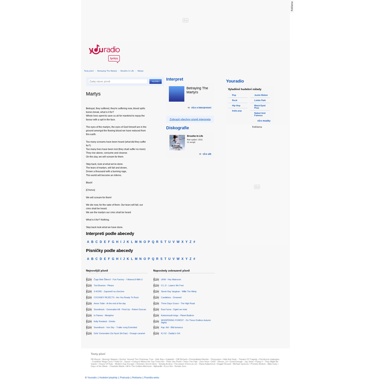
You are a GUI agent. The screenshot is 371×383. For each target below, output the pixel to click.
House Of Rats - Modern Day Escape (116, 364)
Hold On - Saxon (122, 361)
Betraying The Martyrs (107, 71)
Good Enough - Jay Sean (241, 361)
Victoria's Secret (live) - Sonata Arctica (154, 364)
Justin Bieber (261, 95)
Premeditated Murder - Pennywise (205, 359)
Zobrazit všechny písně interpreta (190, 119)
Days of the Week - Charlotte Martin (107, 366)
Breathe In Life (127, 71)
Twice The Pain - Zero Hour (196, 361)
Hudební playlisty (108, 377)
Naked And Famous (259, 114)
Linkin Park (260, 100)
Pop (234, 95)
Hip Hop (236, 105)
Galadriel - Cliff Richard (176, 359)
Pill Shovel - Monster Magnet (104, 359)
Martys (140, 71)
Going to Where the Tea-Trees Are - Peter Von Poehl (156, 361)
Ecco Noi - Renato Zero (175, 366)
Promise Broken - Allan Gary (264, 364)
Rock (234, 100)
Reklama (137, 377)
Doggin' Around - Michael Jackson (233, 364)
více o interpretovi (201, 107)
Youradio (92, 377)
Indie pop (237, 111)
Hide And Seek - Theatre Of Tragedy (240, 359)
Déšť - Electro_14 (219, 361)
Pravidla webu (151, 377)
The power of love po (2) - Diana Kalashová (194, 364)
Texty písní (89, 71)
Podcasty (125, 377)
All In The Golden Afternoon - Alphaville (144, 366)
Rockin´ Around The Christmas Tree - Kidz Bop (141, 359)
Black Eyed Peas (259, 106)
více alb (207, 154)
